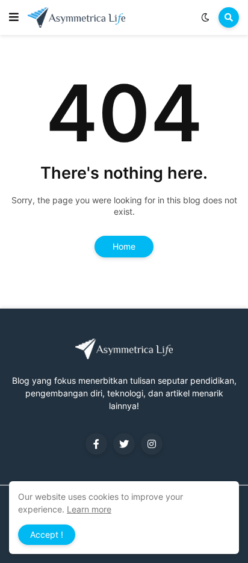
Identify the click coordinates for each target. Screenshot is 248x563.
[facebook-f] (96, 444)
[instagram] (152, 444)
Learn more (89, 509)
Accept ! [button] (46, 534)
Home (124, 246)
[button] (14, 17)
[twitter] (124, 444)
